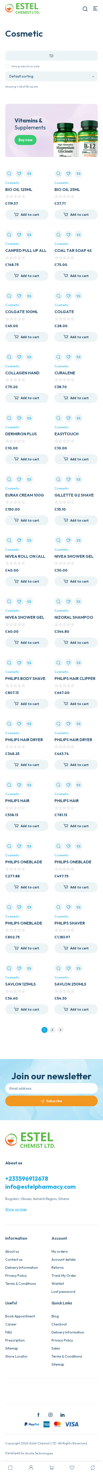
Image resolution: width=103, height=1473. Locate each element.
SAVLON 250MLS (70, 984)
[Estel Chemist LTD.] (22, 8)
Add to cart (30, 214)
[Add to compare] (29, 174)
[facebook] (39, 1415)
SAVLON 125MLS (20, 984)
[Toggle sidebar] (51, 56)
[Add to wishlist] (19, 174)
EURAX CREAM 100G (24, 495)
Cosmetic (12, 183)
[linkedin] (63, 1415)
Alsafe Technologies (39, 1453)
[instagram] (51, 1415)
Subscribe (54, 1101)
